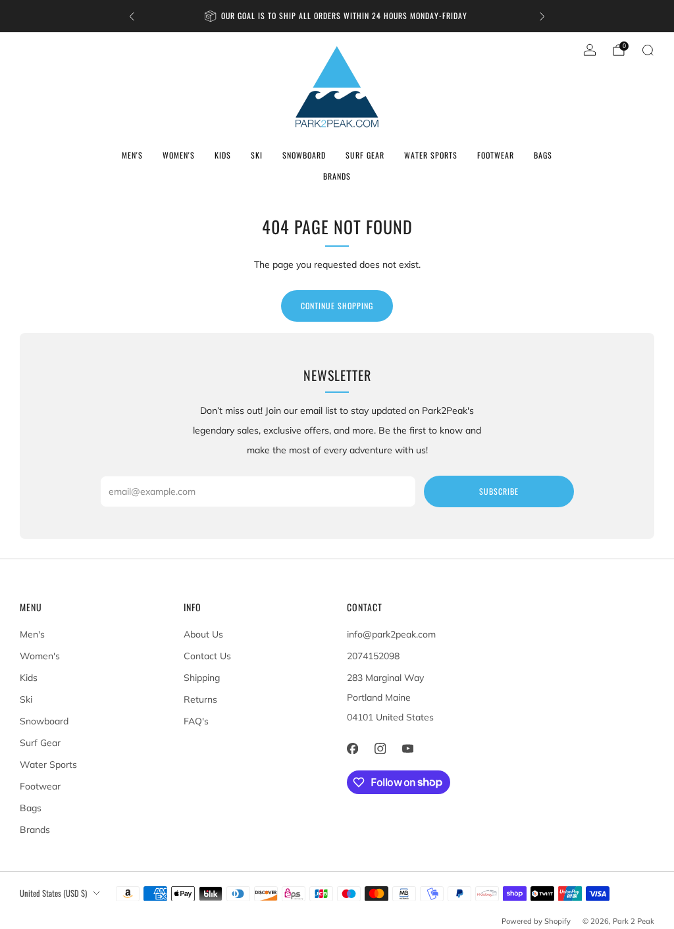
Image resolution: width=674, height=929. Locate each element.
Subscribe (499, 491)
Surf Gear (365, 155)
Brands (337, 176)
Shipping (202, 678)
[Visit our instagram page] (380, 749)
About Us (203, 634)
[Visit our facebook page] (352, 749)
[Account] (589, 50)
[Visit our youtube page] (407, 749)
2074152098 (373, 656)
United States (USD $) (53, 893)
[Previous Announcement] (131, 16)
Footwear (495, 155)
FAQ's (196, 721)
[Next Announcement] (542, 16)
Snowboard (304, 155)
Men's (132, 155)
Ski (257, 155)
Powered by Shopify (536, 921)
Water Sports (430, 155)
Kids (223, 155)
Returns (200, 699)
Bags (543, 155)
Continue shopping (337, 305)
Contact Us (207, 656)
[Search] (647, 50)
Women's (179, 155)
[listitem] (337, 16)
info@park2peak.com (391, 634)
